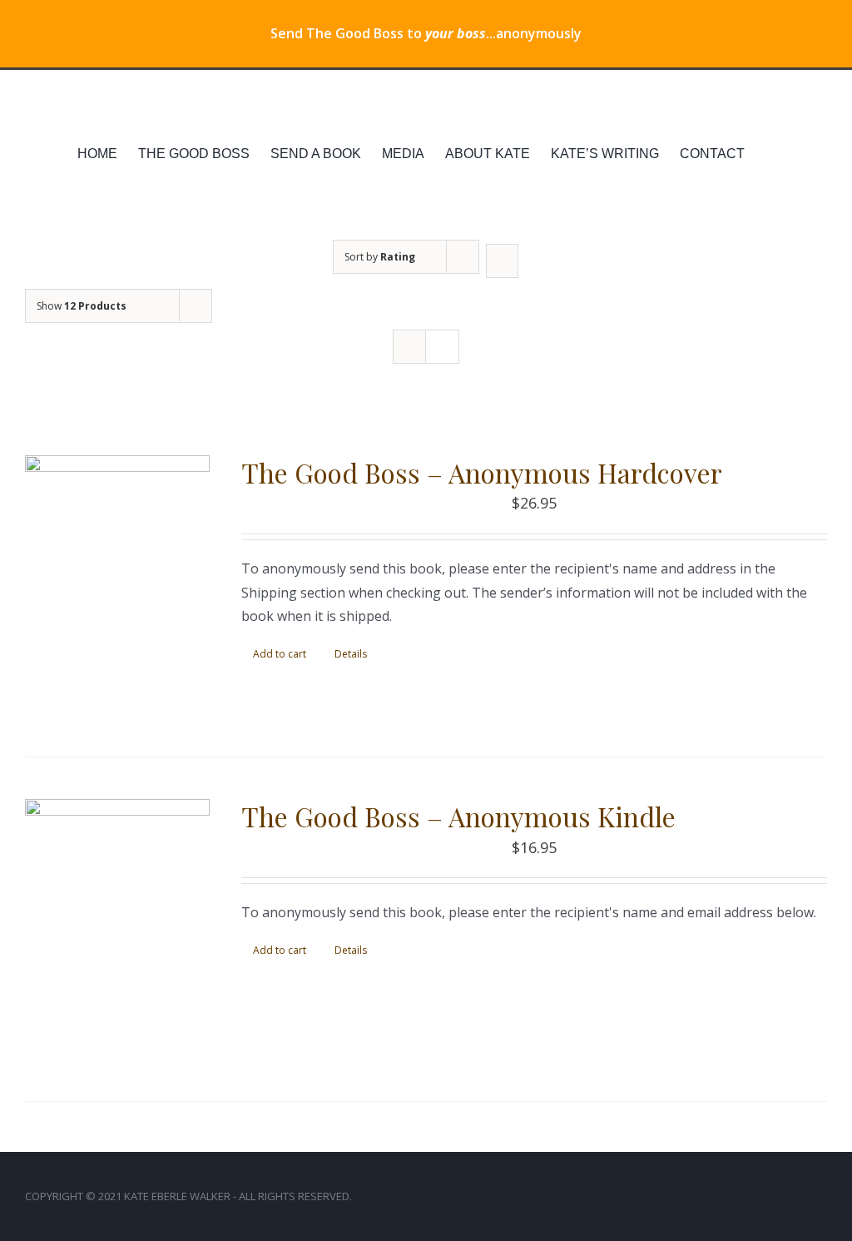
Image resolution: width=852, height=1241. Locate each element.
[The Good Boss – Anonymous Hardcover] (117, 585)
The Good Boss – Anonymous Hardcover (481, 472)
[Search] (801, 154)
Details (350, 654)
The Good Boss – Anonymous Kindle (458, 816)
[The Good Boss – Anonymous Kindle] (117, 929)
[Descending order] (502, 261)
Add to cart (279, 654)
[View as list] (442, 346)
